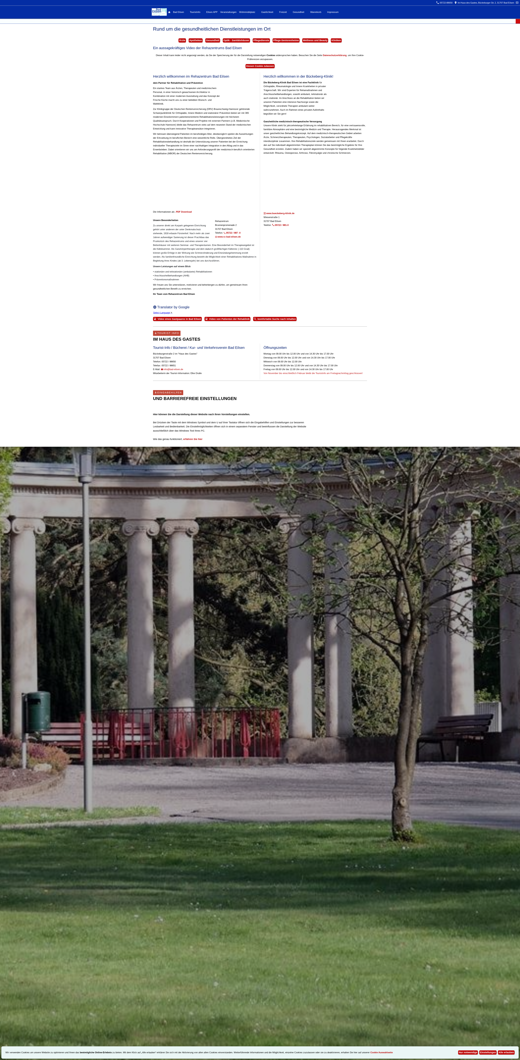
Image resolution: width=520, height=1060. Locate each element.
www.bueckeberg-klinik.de (280, 213)
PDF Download (184, 212)
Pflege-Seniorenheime (286, 40)
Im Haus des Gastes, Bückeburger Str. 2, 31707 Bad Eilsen (485, 3)
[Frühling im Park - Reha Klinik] (204, 182)
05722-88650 (446, 3)
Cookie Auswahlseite (381, 1052)
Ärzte (182, 40)
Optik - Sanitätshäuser (236, 40)
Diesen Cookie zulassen (260, 66)
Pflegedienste (261, 40)
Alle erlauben (506, 1052)
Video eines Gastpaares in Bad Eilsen (179, 319)
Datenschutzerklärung (335, 55)
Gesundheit (212, 40)
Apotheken (195, 40)
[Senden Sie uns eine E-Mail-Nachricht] (517, 3)
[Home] (169, 12)
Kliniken (336, 40)
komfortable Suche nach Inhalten (277, 319)
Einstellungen (488, 1052)
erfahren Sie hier (192, 439)
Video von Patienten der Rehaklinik (229, 319)
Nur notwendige (468, 1052)
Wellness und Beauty (315, 40)
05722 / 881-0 (282, 225)
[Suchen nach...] (518, 21)
